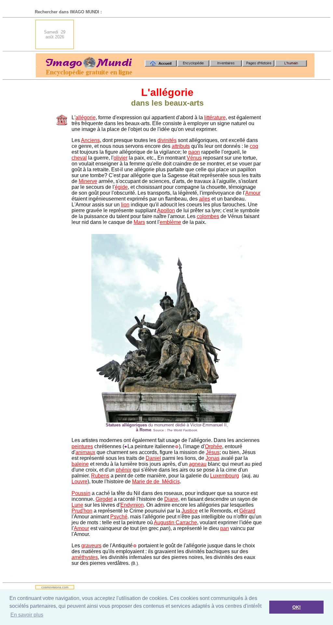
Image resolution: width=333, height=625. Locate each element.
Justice (189, 511)
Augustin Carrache (175, 522)
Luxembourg (224, 475)
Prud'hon (82, 511)
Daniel (153, 458)
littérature (215, 117)
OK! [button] (296, 607)
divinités (167, 140)
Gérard (247, 511)
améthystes (85, 557)
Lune (77, 505)
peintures (82, 446)
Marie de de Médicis (156, 481)
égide (121, 187)
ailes (204, 199)
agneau (197, 464)
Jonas (213, 458)
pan (224, 528)
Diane (171, 499)
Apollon (166, 210)
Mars (139, 222)
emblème (170, 222)
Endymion (132, 505)
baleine (80, 464)
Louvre (79, 481)
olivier (120, 158)
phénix (123, 470)
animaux (85, 452)
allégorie (85, 117)
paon (194, 152)
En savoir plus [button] (26, 615)
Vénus (194, 158)
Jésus (213, 452)
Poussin (81, 493)
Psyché (118, 516)
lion (125, 204)
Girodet (104, 499)
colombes (208, 216)
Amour (252, 193)
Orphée (213, 446)
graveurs (91, 545)
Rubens (100, 475)
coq (254, 146)
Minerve (88, 181)
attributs (181, 146)
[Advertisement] (196, 34)
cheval (79, 158)
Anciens (90, 140)
